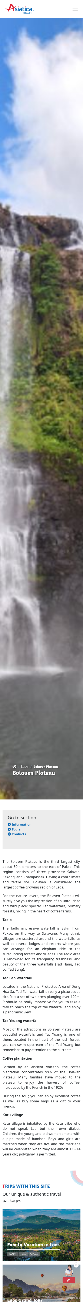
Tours (15, 829)
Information (21, 824)
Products (18, 834)
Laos (25, 766)
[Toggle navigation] (75, 9)
